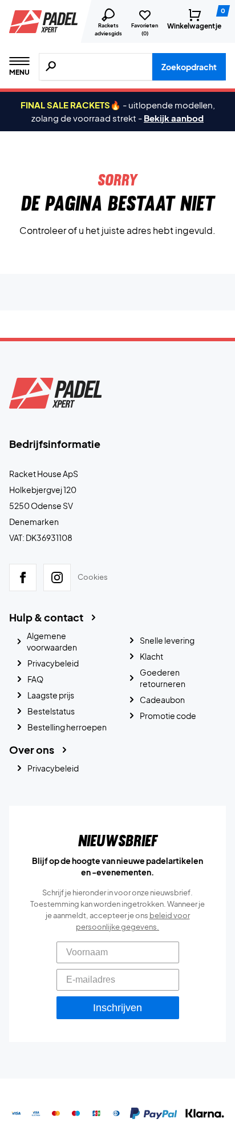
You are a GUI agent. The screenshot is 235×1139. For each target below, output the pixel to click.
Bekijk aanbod (174, 117)
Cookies (93, 576)
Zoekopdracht (189, 67)
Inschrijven (117, 1007)
